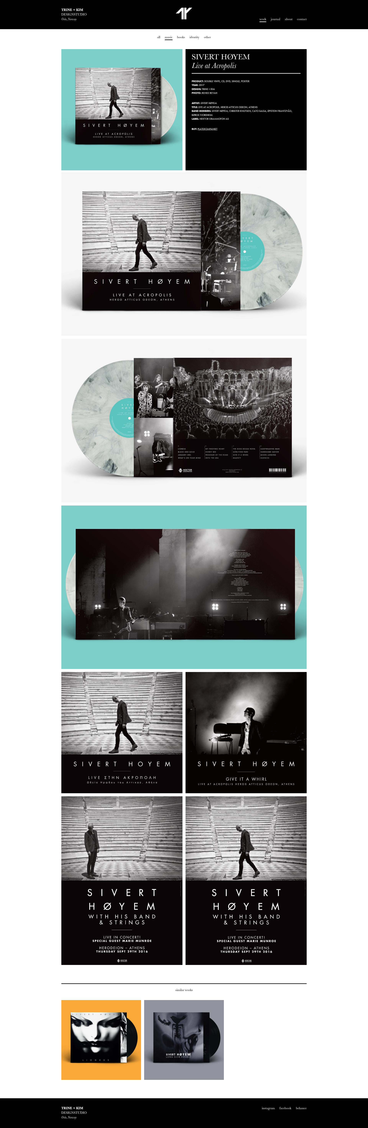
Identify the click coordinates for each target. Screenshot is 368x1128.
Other (207, 37)
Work (263, 19)
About (288, 19)
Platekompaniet (207, 129)
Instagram (268, 1108)
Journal (275, 19)
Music (168, 37)
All (158, 37)
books (181, 37)
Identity (194, 37)
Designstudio (74, 14)
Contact (302, 19)
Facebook (285, 1108)
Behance (301, 1108)
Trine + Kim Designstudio (184, 13)
